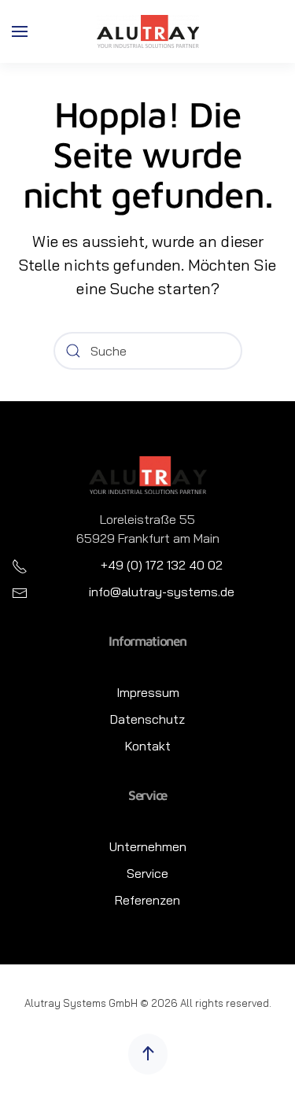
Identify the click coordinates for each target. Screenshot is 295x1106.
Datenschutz (147, 719)
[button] (20, 31)
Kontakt (148, 746)
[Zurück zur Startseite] (148, 31)
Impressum (147, 692)
